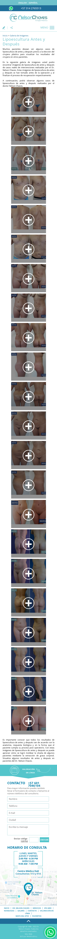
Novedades (9, 911)
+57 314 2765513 (31, 8)
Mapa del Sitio (22, 916)
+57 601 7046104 (34, 784)
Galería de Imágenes (19, 35)
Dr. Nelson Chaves (20, 908)
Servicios (37, 908)
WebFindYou (32, 936)
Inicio (5, 35)
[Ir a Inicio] (28, 18)
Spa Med (48, 908)
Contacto (32, 911)
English (22, 2)
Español (33, 2)
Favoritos (36, 916)
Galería (21, 911)
